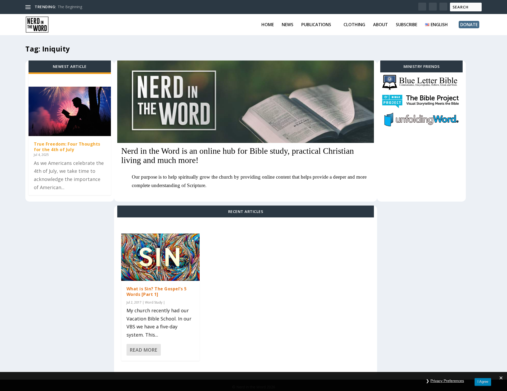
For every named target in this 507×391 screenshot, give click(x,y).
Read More (143, 350)
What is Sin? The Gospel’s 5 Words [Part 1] (156, 291)
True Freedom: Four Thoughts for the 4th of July (67, 146)
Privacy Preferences (447, 381)
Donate (469, 24)
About (380, 24)
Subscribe (406, 24)
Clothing (354, 24)
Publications (316, 24)
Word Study (153, 302)
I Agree (482, 382)
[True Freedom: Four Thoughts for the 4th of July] (70, 111)
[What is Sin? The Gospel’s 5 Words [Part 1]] (160, 257)
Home (267, 24)
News (287, 24)
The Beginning (70, 6)
